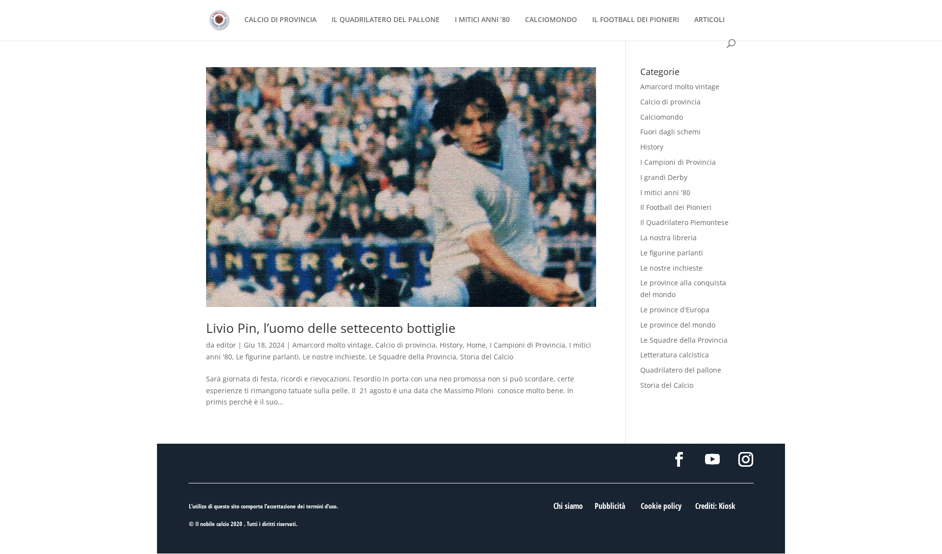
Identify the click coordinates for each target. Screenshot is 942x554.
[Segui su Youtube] (712, 459)
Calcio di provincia (405, 345)
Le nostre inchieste (334, 356)
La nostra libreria (668, 237)
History (451, 345)
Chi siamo (568, 506)
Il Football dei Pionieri (675, 207)
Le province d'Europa (674, 309)
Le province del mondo (677, 324)
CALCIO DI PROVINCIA (280, 20)
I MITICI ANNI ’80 (482, 20)
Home (476, 345)
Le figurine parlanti (267, 356)
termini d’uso (321, 506)
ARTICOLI (709, 20)
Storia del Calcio (486, 356)
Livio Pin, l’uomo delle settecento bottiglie (331, 328)
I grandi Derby (663, 177)
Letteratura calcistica (674, 354)
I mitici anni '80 (665, 192)
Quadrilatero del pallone (680, 370)
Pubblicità (610, 506)
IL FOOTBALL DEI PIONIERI (635, 20)
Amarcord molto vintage (331, 345)
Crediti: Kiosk (715, 506)
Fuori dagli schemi (670, 131)
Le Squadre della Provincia (412, 356)
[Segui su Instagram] (745, 459)
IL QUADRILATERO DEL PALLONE (386, 20)
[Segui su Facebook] (679, 459)
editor (226, 345)
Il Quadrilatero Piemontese (684, 222)
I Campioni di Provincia (527, 345)
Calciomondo (661, 117)
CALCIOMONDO (551, 20)
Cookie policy (661, 506)
